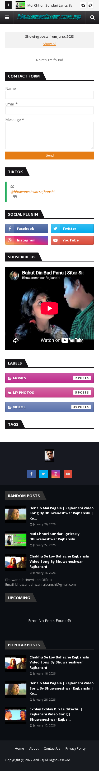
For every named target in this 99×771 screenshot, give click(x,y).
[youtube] (72, 240)
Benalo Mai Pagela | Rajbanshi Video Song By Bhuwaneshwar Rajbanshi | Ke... (62, 513)
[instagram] (26, 240)
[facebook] (26, 228)
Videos (45, 407)
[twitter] (72, 228)
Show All (49, 43)
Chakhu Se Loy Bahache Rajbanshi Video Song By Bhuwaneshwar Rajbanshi (59, 561)
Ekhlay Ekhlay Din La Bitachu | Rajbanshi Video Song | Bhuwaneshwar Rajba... (56, 714)
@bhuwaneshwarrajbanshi (33, 191)
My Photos (45, 392)
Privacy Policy (75, 748)
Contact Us (52, 748)
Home (19, 748)
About (34, 748)
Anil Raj (38, 760)
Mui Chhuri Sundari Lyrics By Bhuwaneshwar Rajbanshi (54, 536)
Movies (45, 378)
